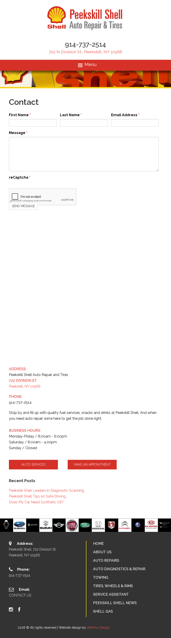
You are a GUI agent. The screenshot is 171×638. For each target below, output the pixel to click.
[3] (90, 528)
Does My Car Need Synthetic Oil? (36, 502)
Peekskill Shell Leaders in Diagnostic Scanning (46, 490)
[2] (85, 528)
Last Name (71, 115)
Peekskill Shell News (115, 603)
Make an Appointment (92, 464)
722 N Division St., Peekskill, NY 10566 (85, 51)
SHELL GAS (103, 611)
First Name (20, 115)
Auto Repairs (106, 560)
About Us (102, 552)
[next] (165, 525)
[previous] (5, 525)
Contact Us (20, 595)
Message (18, 133)
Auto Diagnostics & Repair (119, 569)
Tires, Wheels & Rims (113, 586)
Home (98, 543)
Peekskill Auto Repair (85, 17)
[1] (80, 528)
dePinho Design (98, 627)
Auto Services (33, 464)
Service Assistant (111, 594)
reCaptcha (19, 177)
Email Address (125, 115)
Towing (100, 577)
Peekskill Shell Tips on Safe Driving (37, 496)
